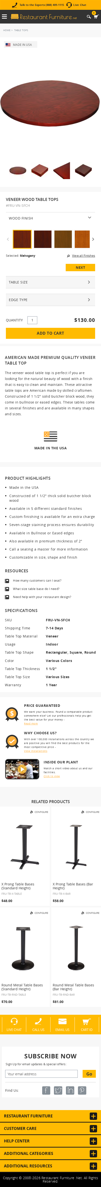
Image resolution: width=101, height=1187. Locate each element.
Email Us (62, 1029)
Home (7, 30)
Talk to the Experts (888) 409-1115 (42, 5)
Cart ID (86, 1029)
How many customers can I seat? (37, 580)
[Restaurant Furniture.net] (44, 17)
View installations (35, 751)
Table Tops (21, 30)
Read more (31, 723)
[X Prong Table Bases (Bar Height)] (76, 847)
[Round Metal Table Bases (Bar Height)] (76, 948)
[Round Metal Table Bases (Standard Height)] (24, 948)
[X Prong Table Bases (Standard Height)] (24, 847)
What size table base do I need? (36, 589)
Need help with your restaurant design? (42, 597)
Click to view (52, 776)
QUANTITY (14, 320)
